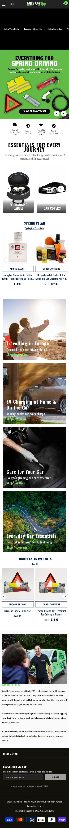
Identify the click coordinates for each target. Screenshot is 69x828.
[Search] (13, 4)
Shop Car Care (15, 483)
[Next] (61, 189)
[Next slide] (64, 113)
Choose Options (51, 268)
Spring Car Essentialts (34, 228)
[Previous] (8, 189)
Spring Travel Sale (11, 29)
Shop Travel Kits (16, 354)
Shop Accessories (17, 547)
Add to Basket (18, 268)
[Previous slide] (57, 113)
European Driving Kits (33, 29)
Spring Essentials (54, 29)
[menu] (3, 4)
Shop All (34, 564)
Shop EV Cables (16, 419)
